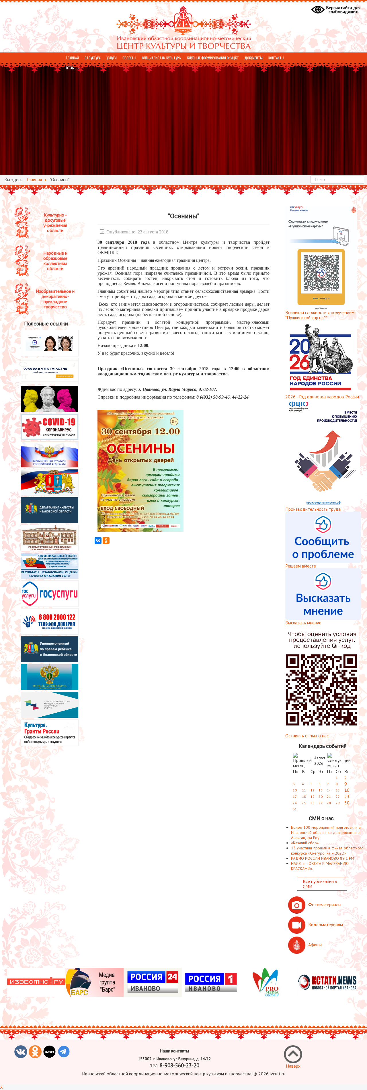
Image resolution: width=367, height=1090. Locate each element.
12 (313, 790)
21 (329, 796)
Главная (72, 57)
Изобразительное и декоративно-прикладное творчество (55, 298)
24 (295, 803)
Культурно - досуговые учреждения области (55, 222)
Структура (93, 57)
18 (304, 796)
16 (347, 790)
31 (295, 809)
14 (329, 790)
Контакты (276, 57)
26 (313, 803)
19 (313, 796)
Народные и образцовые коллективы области (55, 260)
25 (304, 803)
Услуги (111, 57)
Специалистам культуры (161, 57)
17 (295, 796)
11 (304, 790)
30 (347, 803)
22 (338, 796)
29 (338, 803)
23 (347, 796)
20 (321, 796)
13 (321, 790)
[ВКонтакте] (98, 540)
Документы (254, 57)
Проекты (129, 57)
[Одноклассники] (106, 540)
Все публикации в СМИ (320, 883)
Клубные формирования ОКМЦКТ (213, 57)
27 (321, 803)
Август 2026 (319, 760)
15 (338, 790)
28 (329, 803)
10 (295, 790)
